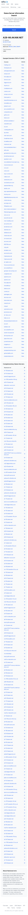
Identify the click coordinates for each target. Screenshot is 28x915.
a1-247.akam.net (8, 839)
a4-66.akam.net (8, 566)
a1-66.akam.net (8, 534)
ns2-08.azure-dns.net (10, 602)
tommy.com (7, 194)
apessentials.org (8, 185)
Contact (19, 908)
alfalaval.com (7, 232)
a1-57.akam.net (8, 769)
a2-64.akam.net (8, 748)
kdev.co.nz (7, 318)
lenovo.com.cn (8, 347)
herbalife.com (8, 103)
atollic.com (7, 188)
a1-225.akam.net (8, 798)
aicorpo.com (7, 297)
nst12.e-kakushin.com (10, 810)
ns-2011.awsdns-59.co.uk (11, 804)
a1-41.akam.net (8, 438)
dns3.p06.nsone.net (9, 622)
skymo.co (6, 85)
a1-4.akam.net (8, 543)
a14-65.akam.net (8, 411)
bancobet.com (8, 300)
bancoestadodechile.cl (10, 147)
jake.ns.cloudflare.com (10, 766)
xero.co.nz (7, 215)
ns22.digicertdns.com (9, 816)
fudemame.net (8, 256)
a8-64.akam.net (8, 619)
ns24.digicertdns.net (9, 596)
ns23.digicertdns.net (9, 813)
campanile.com (8, 112)
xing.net (6, 247)
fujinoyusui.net (8, 259)
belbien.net (7, 326)
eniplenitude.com (8, 356)
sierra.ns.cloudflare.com (10, 501)
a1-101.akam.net (8, 510)
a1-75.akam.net (8, 499)
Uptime (16, 4)
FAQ (8, 908)
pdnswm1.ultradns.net (10, 478)
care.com (6, 171)
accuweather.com (9, 329)
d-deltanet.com (8, 88)
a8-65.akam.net (8, 742)
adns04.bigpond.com (9, 496)
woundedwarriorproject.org (11, 162)
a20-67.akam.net (8, 382)
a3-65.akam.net (8, 610)
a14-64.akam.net (8, 760)
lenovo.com (7, 79)
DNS (12, 4)
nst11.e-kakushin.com (10, 616)
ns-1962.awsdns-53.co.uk (11, 679)
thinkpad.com (7, 68)
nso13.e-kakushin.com (10, 827)
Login (19, 7)
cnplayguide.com (8, 129)
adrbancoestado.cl (9, 121)
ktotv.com (6, 118)
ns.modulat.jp (7, 653)
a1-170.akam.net (8, 701)
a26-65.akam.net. (8, 710)
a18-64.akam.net (8, 531)
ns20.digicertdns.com (10, 504)
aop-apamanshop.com (10, 191)
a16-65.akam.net (8, 633)
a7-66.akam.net (8, 528)
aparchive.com (8, 338)
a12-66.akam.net (8, 733)
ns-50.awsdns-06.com (10, 546)
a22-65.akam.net (8, 466)
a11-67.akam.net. (8, 780)
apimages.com (8, 294)
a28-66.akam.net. (8, 681)
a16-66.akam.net (8, 854)
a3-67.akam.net (8, 457)
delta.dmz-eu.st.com (9, 557)
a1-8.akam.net (8, 593)
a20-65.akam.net (8, 394)
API (24, 905)
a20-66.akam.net (8, 698)
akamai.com (7, 229)
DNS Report (18, 905)
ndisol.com (7, 176)
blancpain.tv (7, 97)
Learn (11, 905)
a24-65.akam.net (8, 403)
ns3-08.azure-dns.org (10, 718)
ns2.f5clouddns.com (9, 590)
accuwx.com (7, 241)
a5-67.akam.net (8, 423)
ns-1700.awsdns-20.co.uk (11, 569)
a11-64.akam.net (8, 373)
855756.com (7, 244)
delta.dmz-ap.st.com (9, 857)
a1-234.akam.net (8, 727)
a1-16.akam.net (8, 716)
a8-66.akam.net (8, 670)
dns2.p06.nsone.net (9, 656)
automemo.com (8, 309)
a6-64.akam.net (8, 420)
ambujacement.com (9, 70)
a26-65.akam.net (8, 795)
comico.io (6, 291)
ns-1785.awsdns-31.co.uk (11, 842)
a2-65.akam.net (8, 519)
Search (14, 30)
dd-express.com (8, 335)
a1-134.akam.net (8, 860)
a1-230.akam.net (8, 409)
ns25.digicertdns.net (9, 771)
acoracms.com (8, 253)
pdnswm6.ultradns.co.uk (10, 848)
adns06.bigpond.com (9, 481)
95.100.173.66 (7, 42)
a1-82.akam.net (8, 647)
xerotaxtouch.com (9, 182)
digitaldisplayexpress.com (11, 197)
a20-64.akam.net (8, 736)
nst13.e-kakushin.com (10, 659)
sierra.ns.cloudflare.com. (11, 792)
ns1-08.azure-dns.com (10, 650)
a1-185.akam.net (8, 730)
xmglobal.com (8, 274)
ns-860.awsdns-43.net (10, 757)
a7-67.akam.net (8, 774)
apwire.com (7, 279)
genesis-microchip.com (10, 271)
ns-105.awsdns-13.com (10, 599)
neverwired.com (8, 165)
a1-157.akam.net (8, 397)
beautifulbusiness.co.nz (10, 100)
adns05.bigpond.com (9, 636)
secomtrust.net (8, 218)
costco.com (7, 91)
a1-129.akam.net (8, 572)
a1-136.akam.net (8, 370)
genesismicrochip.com (10, 153)
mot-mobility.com (8, 221)
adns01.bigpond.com (9, 607)
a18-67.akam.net (8, 432)
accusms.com (8, 223)
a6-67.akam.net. (8, 695)
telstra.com (7, 288)
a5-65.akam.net (8, 414)
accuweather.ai (8, 268)
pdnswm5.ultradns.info (10, 783)
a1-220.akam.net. (8, 684)
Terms (13, 908)
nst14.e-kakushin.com (10, 525)
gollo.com (6, 115)
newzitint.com (8, 123)
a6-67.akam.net (8, 851)
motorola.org (7, 200)
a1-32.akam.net (8, 625)
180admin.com (8, 206)
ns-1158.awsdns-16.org (10, 836)
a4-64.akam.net (8, 513)
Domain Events (5, 7)
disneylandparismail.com (10, 321)
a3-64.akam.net (8, 563)
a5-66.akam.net (8, 484)
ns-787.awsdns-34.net (10, 801)
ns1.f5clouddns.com (9, 639)
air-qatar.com (7, 262)
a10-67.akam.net (8, 578)
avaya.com (7, 73)
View (22, 65)
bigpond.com (7, 82)
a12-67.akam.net (8, 830)
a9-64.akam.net (8, 417)
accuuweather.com (9, 109)
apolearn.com (8, 159)
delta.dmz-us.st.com (9, 385)
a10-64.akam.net (8, 707)
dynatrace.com (8, 226)
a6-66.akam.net (8, 845)
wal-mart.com (8, 135)
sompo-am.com (8, 94)
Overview (5, 905)
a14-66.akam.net (8, 554)
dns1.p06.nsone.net (9, 724)
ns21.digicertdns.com (9, 463)
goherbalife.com (8, 353)
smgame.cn (7, 344)
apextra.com (7, 276)
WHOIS (3, 4)
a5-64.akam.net (8, 549)
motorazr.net (7, 144)
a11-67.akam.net (8, 391)
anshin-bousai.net (9, 332)
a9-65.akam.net (8, 721)
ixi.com (6, 324)
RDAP (8, 4)
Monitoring (13, 7)
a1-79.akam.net (8, 584)
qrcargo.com (7, 203)
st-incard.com (8, 238)
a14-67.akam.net (8, 745)
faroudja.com (7, 76)
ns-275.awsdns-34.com (10, 516)
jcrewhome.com (8, 341)
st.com (6, 126)
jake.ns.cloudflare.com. (10, 777)
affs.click (6, 150)
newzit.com (7, 303)
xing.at (6, 306)
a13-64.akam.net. (8, 560)
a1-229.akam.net (8, 426)
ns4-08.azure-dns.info (10, 441)
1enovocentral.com (9, 265)
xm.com (6, 168)
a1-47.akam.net (8, 487)
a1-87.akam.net (8, 613)
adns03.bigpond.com (9, 754)
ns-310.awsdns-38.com (10, 406)
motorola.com (8, 235)
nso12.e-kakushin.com (10, 713)
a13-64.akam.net (8, 763)
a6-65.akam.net (8, 824)
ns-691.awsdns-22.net (10, 472)
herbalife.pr (7, 285)
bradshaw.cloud (8, 138)
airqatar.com (7, 250)
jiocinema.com (8, 312)
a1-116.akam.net (8, 641)
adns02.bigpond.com (9, 376)
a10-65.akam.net (8, 388)
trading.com (7, 65)
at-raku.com (7, 315)
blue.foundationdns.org (10, 429)
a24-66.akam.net (8, 704)
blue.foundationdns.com (10, 400)
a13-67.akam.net (8, 751)
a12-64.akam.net (8, 786)
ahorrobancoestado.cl (10, 209)
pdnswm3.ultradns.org (10, 460)
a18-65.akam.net (8, 537)
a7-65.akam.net (8, 444)
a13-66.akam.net (8, 490)
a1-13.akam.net (8, 739)
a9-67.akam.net (8, 644)
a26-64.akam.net (8, 450)
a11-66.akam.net (8, 676)
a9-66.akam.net (8, 673)
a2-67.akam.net (8, 692)
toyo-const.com (8, 173)
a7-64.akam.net (8, 551)
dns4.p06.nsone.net (9, 475)
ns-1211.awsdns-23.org (10, 807)
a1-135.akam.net (8, 507)
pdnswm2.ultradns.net (10, 493)
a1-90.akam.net (8, 581)
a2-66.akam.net (8, 821)
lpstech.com (7, 106)
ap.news (6, 132)
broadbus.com (8, 141)
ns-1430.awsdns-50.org (10, 789)
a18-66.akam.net (8, 863)
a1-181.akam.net (8, 604)
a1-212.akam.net (8, 662)
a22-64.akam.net (8, 447)
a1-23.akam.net (8, 522)
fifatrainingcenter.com (10, 212)
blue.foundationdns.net (10, 469)
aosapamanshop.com (10, 350)
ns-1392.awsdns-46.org (10, 379)
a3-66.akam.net (8, 575)
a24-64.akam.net (8, 819)
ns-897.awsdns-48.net (10, 435)
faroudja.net (7, 282)
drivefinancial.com (9, 156)
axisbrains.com (8, 179)
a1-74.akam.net (8, 587)
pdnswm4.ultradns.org (10, 540)
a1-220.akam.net (8, 833)
